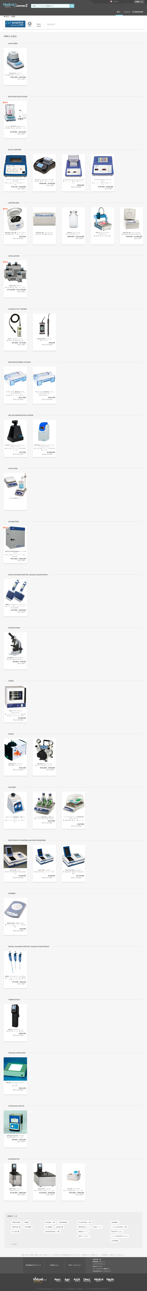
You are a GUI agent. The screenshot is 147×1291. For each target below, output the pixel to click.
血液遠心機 (59, 1227)
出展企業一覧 (97, 1259)
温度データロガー (83, 1236)
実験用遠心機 (16, 1227)
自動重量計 (114, 1222)
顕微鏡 (26, 1222)
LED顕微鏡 (114, 1241)
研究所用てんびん (116, 1231)
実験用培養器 (16, 1222)
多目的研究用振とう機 (52, 1231)
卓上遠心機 (15, 1231)
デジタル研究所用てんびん (119, 1236)
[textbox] (50, 6)
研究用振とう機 (50, 1222)
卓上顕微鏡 (48, 1227)
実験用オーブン (83, 1231)
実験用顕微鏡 (63, 1222)
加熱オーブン (97, 1227)
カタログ (127, 12)
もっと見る (14, 1244)
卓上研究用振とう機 (84, 1222)
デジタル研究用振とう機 (118, 1227)
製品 (118, 12)
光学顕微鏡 (27, 1227)
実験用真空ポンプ (83, 1227)
